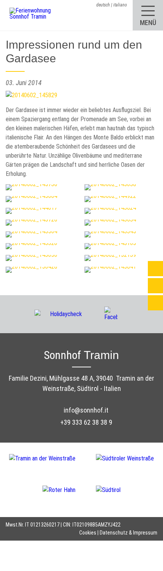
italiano (120, 5)
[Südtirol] (108, 489)
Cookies (87, 533)
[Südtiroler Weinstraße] (125, 463)
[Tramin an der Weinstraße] (52, 463)
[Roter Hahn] (69, 489)
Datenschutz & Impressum (128, 533)
